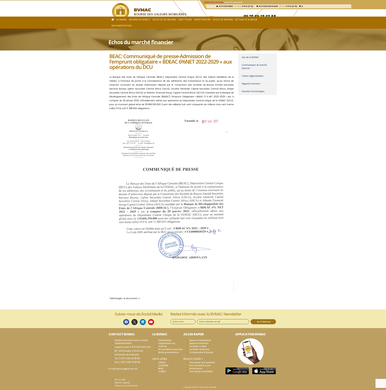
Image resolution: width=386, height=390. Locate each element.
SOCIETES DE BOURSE (164, 19)
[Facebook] (126, 322)
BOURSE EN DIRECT (139, 19)
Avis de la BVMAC (250, 57)
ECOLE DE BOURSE (223, 19)
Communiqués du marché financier (254, 66)
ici (139, 298)
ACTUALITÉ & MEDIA (246, 19)
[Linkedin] (143, 322)
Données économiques (253, 91)
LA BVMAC (121, 19)
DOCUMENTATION (121, 25)
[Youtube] (151, 322)
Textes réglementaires (253, 75)
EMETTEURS (185, 19)
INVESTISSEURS (202, 19)
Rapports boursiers (251, 83)
